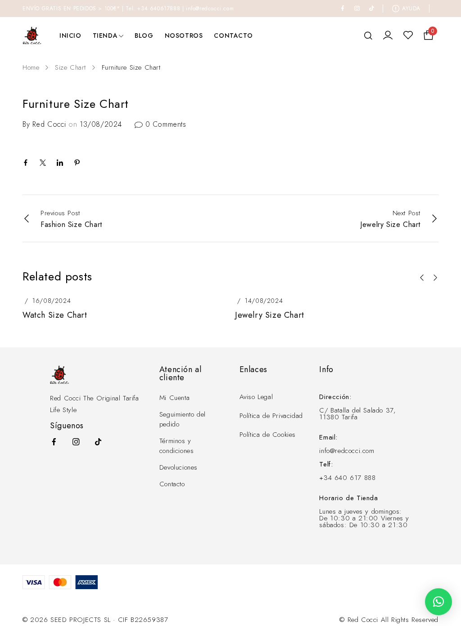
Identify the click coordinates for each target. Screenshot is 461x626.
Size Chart (70, 67)
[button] (422, 277)
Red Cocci (49, 124)
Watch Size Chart (55, 315)
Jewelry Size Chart (269, 315)
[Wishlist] (408, 35)
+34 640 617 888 (347, 478)
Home (31, 67)
